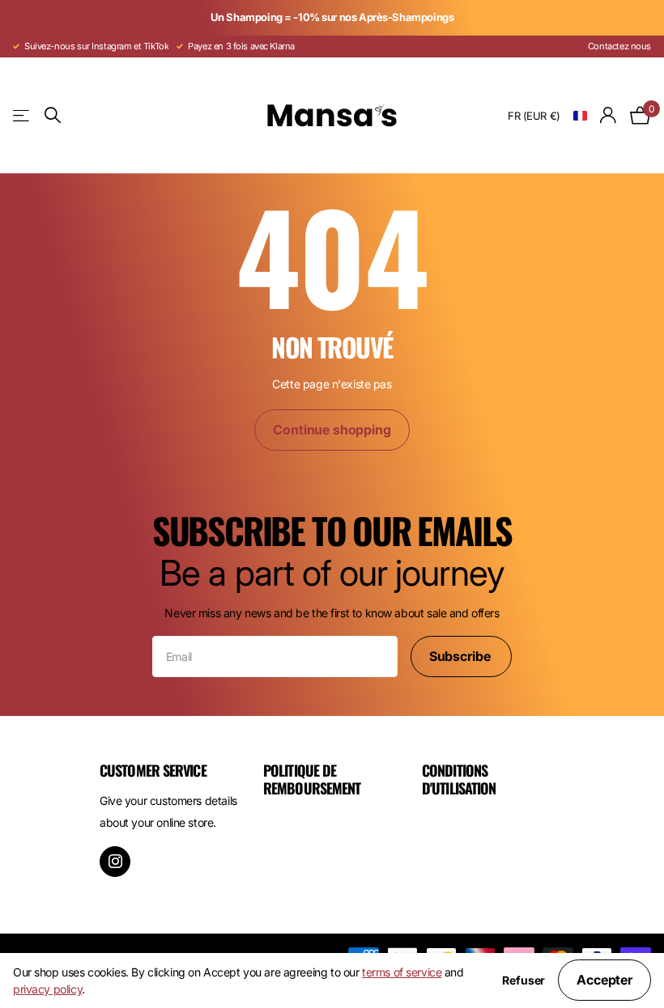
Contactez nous (619, 46)
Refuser (523, 980)
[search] (53, 115)
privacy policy (47, 989)
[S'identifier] (608, 115)
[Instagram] (115, 861)
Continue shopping (331, 429)
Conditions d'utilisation (459, 779)
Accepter (604, 980)
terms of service (401, 972)
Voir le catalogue (22, 115)
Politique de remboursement (311, 779)
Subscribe (461, 656)
